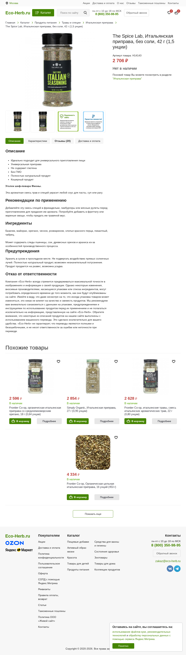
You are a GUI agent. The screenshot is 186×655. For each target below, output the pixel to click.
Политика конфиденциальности (51, 555)
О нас (120, 3)
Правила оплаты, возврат (48, 597)
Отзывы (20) (63, 140)
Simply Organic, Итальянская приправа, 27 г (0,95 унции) (91, 409)
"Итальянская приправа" (127, 78)
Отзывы (131, 3)
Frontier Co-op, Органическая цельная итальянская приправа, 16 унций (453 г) (91, 485)
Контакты (173, 3)
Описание (15, 140)
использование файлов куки (129, 631)
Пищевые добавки (78, 541)
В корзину (22, 421)
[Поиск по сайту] (86, 12)
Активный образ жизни (76, 549)
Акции (86, 3)
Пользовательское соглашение (49, 565)
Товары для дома (104, 563)
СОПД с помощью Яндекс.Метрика (49, 581)
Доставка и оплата (103, 3)
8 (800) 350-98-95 (106, 14)
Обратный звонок (136, 12)
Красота (72, 557)
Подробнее (49, 421)
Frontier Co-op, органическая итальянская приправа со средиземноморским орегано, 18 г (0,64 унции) (35, 411)
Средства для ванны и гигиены (106, 543)
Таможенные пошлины (151, 3)
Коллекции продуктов (107, 569)
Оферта (43, 573)
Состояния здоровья (106, 551)
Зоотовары (100, 557)
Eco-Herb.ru (17, 13)
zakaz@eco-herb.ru (168, 561)
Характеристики (37, 140)
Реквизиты (44, 589)
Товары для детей (78, 563)
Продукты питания (78, 569)
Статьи (42, 605)
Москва (13, 3)
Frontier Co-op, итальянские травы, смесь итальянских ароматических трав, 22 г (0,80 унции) (150, 411)
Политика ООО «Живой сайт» (47, 619)
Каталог (46, 12)
